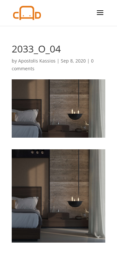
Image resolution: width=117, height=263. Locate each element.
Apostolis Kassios (37, 61)
